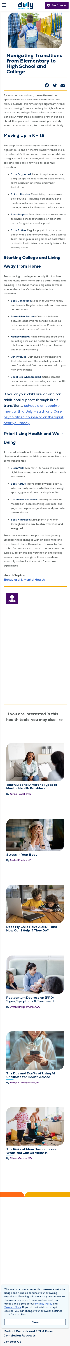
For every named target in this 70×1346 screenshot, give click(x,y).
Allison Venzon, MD (21, 1158)
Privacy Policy (43, 1303)
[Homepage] (26, 5)
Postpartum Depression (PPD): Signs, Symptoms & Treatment (30, 999)
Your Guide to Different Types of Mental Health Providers (31, 786)
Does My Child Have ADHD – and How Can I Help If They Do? (31, 928)
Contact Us (12, 1341)
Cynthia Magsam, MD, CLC (25, 1006)
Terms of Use (12, 1307)
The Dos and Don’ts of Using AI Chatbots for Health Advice (30, 1075)
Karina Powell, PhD (20, 793)
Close (35, 1322)
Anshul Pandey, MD (20, 860)
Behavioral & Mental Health (24, 580)
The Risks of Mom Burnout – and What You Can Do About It (31, 1151)
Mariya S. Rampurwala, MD (25, 1082)
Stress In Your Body (21, 854)
